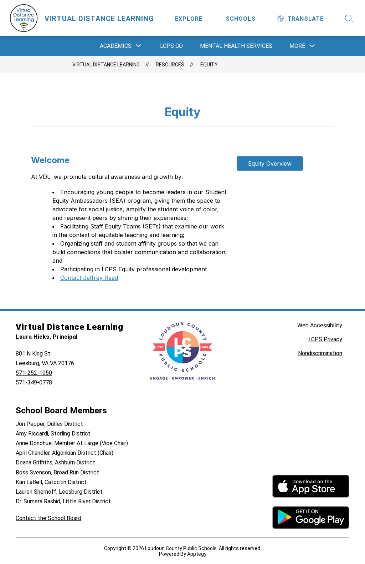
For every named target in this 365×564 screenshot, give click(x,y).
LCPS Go (171, 45)
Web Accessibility (319, 325)
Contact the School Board (48, 518)
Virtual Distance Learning (106, 64)
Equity (209, 64)
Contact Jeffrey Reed (89, 277)
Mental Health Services (236, 45)
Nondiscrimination (320, 353)
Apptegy (196, 554)
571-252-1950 (34, 372)
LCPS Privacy (325, 339)
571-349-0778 (34, 382)
